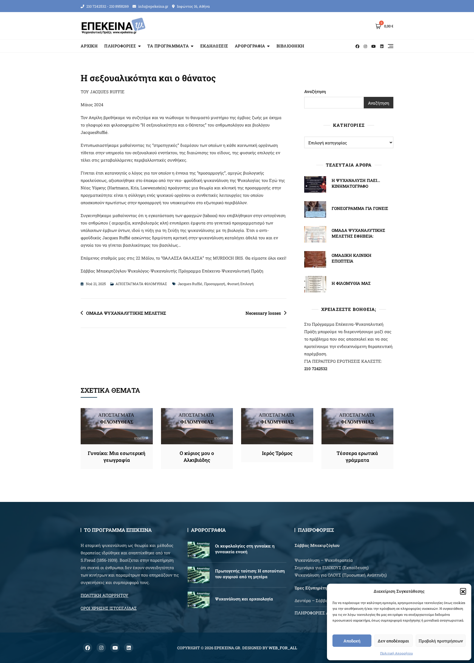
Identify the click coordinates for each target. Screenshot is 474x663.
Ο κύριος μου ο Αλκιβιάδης (197, 456)
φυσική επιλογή (240, 283)
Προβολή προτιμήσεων (441, 641)
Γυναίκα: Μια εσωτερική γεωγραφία (116, 456)
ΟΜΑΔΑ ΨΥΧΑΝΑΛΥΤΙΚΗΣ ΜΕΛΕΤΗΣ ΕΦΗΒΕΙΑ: (358, 233)
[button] (463, 591)
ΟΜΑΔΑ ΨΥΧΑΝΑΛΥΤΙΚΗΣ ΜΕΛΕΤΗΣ (126, 313)
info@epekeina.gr (152, 6)
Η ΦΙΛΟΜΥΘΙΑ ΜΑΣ (351, 283)
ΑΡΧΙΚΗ (89, 46)
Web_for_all (283, 647)
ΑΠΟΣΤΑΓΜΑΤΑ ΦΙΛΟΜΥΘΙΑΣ (141, 283)
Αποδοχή (351, 641)
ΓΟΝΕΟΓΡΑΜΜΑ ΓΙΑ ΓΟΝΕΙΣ (360, 208)
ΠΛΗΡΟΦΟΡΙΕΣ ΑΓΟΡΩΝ (319, 613)
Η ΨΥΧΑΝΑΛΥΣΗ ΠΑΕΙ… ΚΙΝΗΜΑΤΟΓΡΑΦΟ (356, 183)
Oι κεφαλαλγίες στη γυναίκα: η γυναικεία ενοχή (245, 548)
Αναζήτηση (315, 91)
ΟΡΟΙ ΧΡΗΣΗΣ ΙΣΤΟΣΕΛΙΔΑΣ (109, 608)
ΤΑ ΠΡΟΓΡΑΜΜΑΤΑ (168, 46)
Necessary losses (263, 313)
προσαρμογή (214, 283)
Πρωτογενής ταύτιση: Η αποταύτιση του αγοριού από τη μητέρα (250, 573)
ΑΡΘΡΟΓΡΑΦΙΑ (250, 46)
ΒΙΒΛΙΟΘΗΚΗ (290, 46)
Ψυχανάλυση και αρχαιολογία (244, 599)
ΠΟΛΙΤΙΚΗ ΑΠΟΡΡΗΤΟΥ (104, 595)
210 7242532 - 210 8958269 (107, 6)
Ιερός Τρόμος (277, 453)
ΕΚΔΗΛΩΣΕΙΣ (214, 46)
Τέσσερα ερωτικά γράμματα (357, 456)
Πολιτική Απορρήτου (396, 653)
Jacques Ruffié (190, 283)
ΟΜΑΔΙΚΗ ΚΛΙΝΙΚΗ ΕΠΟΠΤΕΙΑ (351, 258)
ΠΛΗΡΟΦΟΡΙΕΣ (120, 46)
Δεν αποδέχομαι (393, 641)
